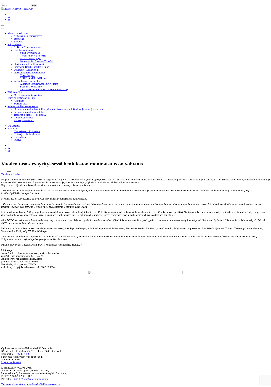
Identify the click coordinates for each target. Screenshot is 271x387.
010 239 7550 (22, 354)
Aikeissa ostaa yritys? (30, 58)
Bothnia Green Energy (31, 86)
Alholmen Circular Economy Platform (39, 83)
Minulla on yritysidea (18, 33)
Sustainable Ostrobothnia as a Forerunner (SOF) (44, 89)
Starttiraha (19, 38)
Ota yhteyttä (14, 125)
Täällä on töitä (15, 92)
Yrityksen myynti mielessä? (33, 55)
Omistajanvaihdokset (24, 50)
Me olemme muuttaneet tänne (28, 95)
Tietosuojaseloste (9, 384)
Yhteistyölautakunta (24, 120)
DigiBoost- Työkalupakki (26, 69)
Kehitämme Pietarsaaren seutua (23, 106)
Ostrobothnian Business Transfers (36, 61)
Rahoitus (18, 41)
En (9, 19)
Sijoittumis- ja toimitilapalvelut (29, 64)
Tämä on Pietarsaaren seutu (21, 98)
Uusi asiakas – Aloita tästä (27, 131)
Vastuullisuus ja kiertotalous (27, 81)
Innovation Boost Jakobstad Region (31, 67)
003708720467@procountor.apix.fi (30, 379)
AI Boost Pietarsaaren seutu (27, 47)
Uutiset (17, 174)
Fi (9, 14)
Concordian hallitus (23, 117)
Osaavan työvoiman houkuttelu (29, 72)
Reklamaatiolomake (50, 384)
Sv (9, 16)
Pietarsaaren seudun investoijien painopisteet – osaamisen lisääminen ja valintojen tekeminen (59, 109)
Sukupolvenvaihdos (30, 52)
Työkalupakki (20, 103)
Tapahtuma (6, 174)
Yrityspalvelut (14, 44)
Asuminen (19, 100)
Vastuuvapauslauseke (29, 384)
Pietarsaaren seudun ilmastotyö (29, 112)
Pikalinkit (12, 128)
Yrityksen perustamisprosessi (28, 36)
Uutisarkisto (20, 137)
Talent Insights (27, 75)
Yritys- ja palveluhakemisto (27, 134)
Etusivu (17, 139)
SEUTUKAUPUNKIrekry (33, 78)
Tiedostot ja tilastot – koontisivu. (30, 114)
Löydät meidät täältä (11, 362)
